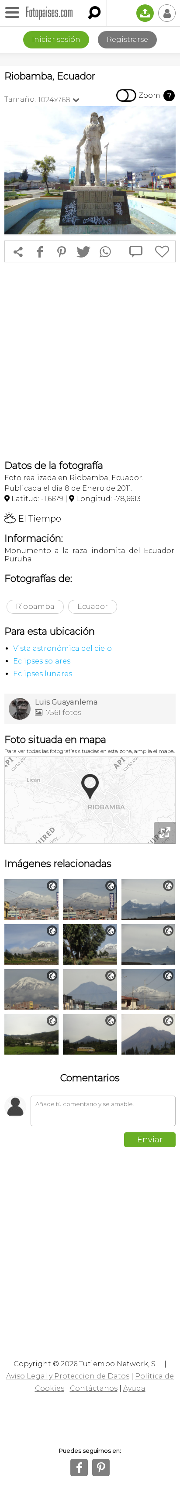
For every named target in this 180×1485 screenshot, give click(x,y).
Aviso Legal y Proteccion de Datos (67, 1376)
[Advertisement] (90, 361)
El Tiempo (32, 518)
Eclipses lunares (42, 674)
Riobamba (35, 606)
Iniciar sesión (56, 39)
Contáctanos (94, 1388)
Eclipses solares (41, 661)
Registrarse (127, 39)
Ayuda (134, 1388)
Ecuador (92, 606)
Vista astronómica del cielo (62, 648)
